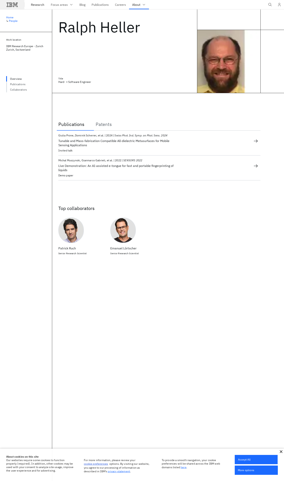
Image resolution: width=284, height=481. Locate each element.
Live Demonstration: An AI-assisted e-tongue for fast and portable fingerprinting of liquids (115, 168)
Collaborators (18, 89)
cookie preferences (96, 464)
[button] (281, 451)
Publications (18, 84)
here (183, 467)
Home (10, 17)
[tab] (75, 124)
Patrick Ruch (67, 248)
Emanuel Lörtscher (123, 248)
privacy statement (119, 471)
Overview (16, 79)
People (13, 21)
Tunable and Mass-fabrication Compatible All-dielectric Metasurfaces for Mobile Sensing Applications (113, 143)
